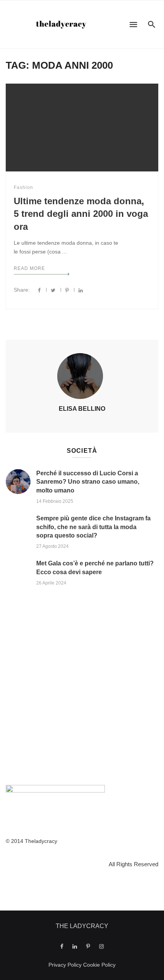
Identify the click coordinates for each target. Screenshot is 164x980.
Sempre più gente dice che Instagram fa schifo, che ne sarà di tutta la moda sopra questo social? (93, 527)
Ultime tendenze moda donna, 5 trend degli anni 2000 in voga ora (81, 214)
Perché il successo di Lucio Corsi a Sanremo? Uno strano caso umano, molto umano (87, 482)
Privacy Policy (65, 965)
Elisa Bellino (82, 408)
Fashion (23, 187)
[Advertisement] (82, 687)
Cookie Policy (99, 965)
